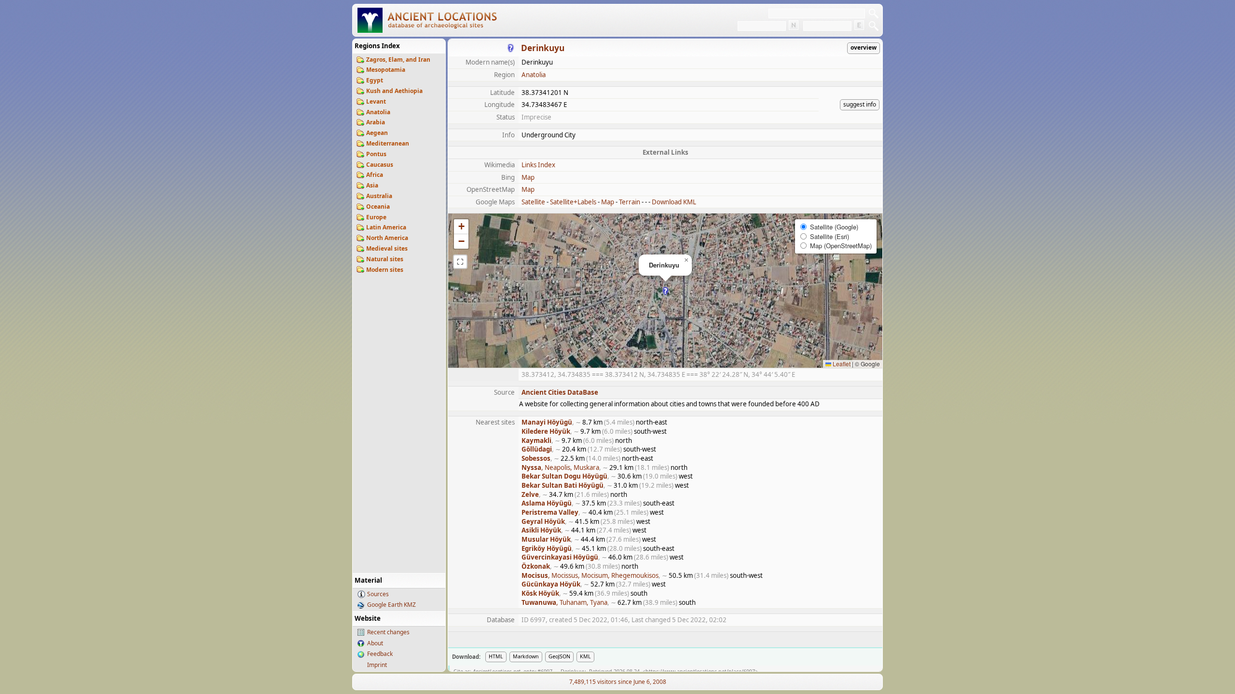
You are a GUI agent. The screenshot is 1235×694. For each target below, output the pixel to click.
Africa (374, 175)
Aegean (377, 133)
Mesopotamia (385, 70)
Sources (378, 594)
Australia (379, 196)
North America (387, 238)
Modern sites (384, 270)
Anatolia (378, 112)
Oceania (378, 206)
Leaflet (841, 364)
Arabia (375, 122)
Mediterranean (387, 143)
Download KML (674, 202)
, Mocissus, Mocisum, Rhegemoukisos (590, 575)
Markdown (526, 656)
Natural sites (384, 259)
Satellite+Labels (573, 202)
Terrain (629, 202)
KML (585, 656)
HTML (496, 656)
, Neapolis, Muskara (560, 467)
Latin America (386, 227)
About (375, 643)
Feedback (380, 654)
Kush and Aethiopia (394, 91)
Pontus (376, 154)
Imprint (377, 665)
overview (864, 47)
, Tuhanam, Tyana (564, 602)
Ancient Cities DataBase (559, 392)
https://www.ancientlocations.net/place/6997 (700, 671)
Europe (376, 217)
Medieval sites (387, 248)
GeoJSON (559, 656)
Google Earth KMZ (391, 605)
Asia (372, 185)
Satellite (533, 202)
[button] (665, 291)
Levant (376, 101)
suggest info (859, 104)
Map (528, 177)
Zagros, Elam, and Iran (398, 59)
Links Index (538, 164)
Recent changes (388, 632)
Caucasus (379, 164)
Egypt (374, 80)
